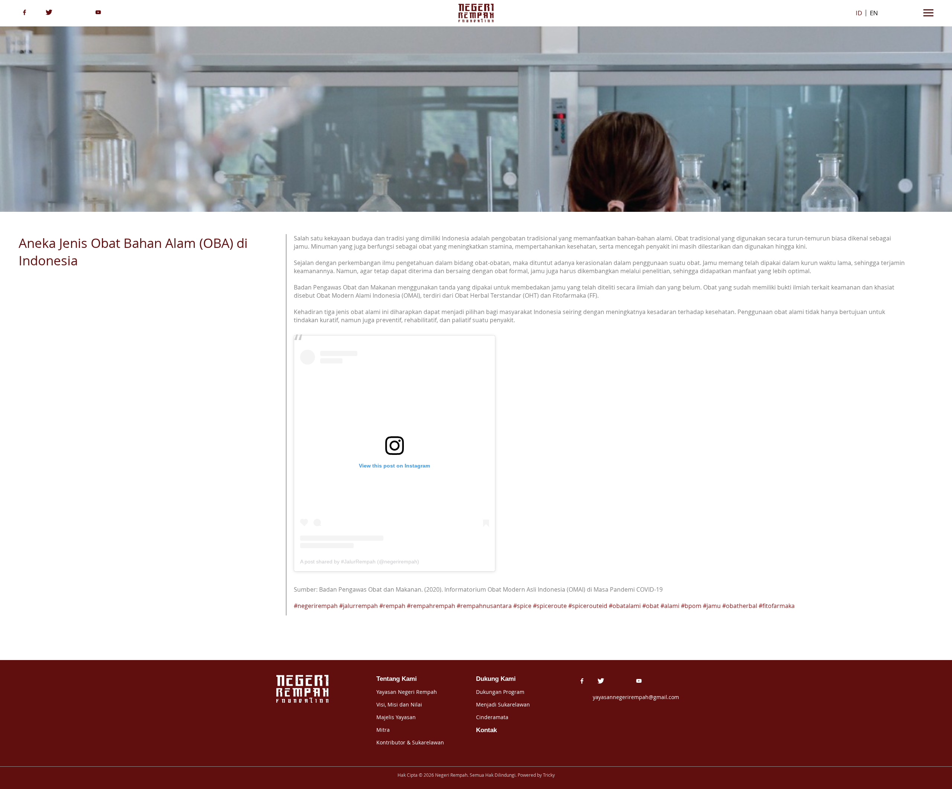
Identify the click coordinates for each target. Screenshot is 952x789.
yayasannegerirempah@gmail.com (636, 697)
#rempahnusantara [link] (484, 606)
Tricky (549, 775)
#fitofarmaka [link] (777, 606)
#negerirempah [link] (316, 606)
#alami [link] (669, 606)
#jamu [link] (712, 606)
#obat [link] (650, 606)
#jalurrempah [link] (358, 606)
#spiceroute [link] (550, 606)
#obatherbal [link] (739, 606)
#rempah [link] (392, 606)
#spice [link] (522, 606)
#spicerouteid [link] (587, 606)
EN (874, 13)
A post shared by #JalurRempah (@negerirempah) (359, 562)
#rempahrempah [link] (431, 606)
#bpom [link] (691, 606)
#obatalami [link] (625, 606)
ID (859, 13)
